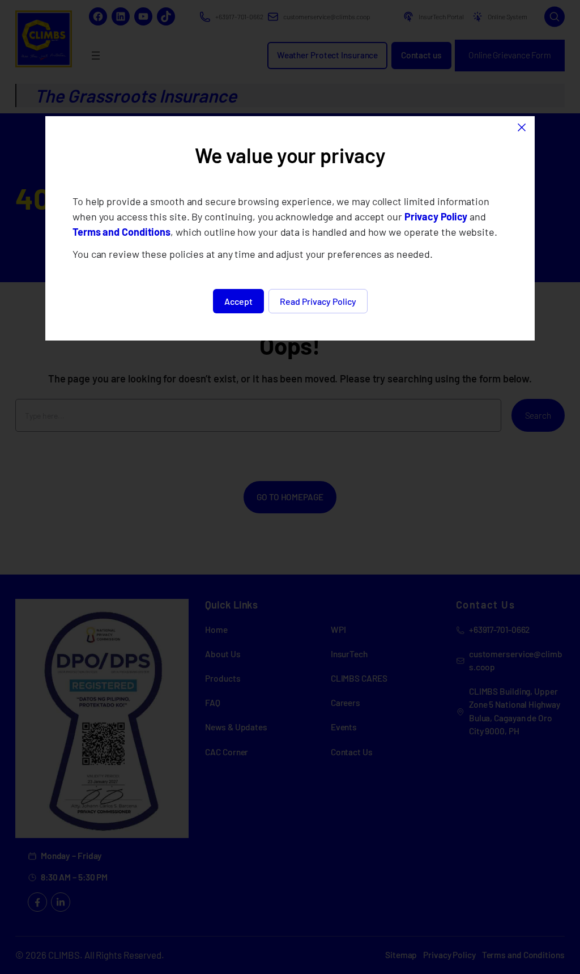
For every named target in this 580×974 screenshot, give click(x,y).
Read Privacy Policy (318, 301)
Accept (238, 301)
